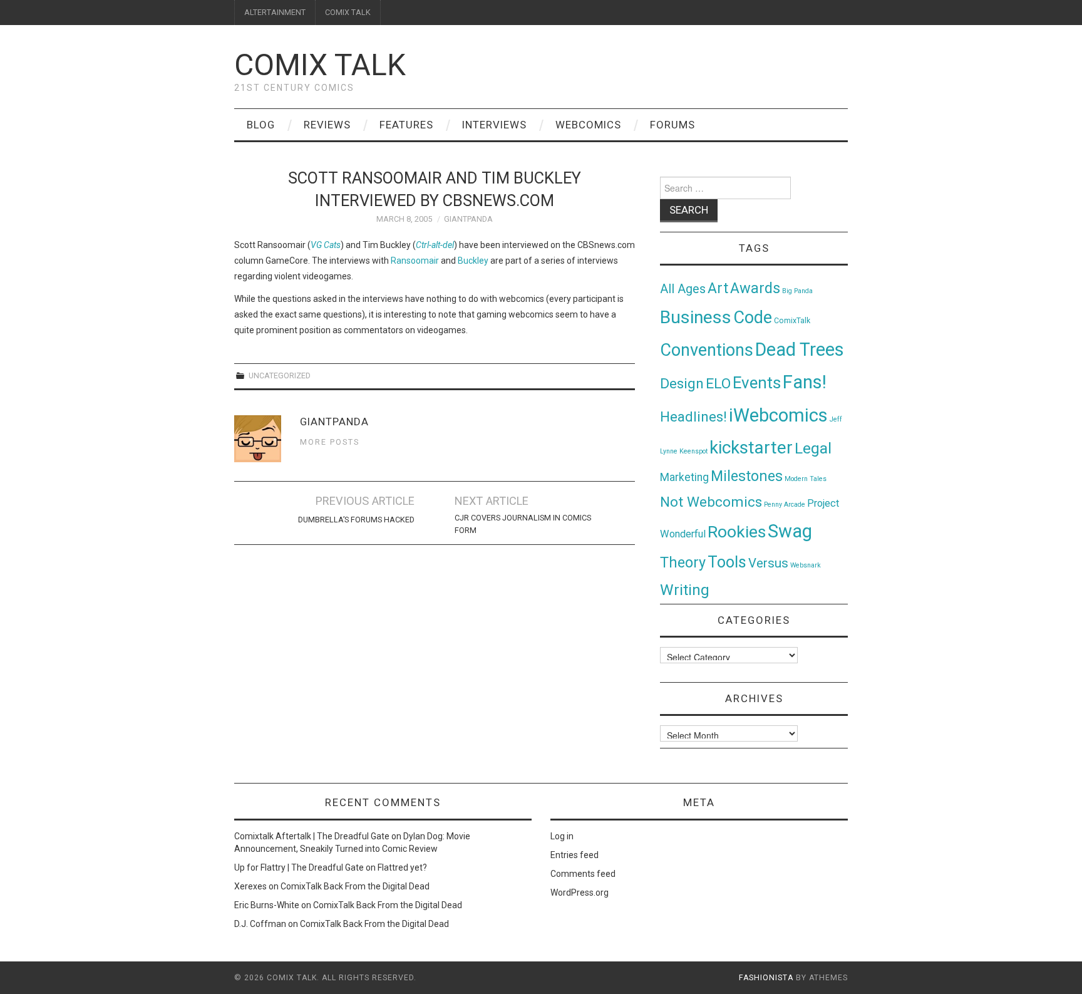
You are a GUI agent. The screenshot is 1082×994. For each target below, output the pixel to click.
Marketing (684, 477)
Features (406, 124)
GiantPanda (468, 219)
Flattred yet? (402, 867)
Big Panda (797, 291)
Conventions (706, 350)
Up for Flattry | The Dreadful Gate (299, 867)
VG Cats (326, 245)
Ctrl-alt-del (435, 245)
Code (752, 318)
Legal (813, 448)
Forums (672, 124)
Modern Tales (806, 479)
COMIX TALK (348, 12)
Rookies (737, 531)
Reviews (327, 124)
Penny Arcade (784, 504)
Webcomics (588, 124)
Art (718, 288)
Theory (683, 562)
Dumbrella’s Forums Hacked (356, 519)
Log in (562, 836)
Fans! (805, 382)
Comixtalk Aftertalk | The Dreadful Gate (311, 836)
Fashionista (766, 977)
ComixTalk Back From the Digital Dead (355, 886)
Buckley (473, 261)
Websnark (805, 565)
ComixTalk (792, 320)
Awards (755, 288)
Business (695, 317)
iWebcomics (778, 415)
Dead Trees (799, 349)
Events (757, 382)
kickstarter (751, 447)
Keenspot (693, 451)
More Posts (329, 442)
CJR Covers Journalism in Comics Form (523, 524)
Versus (768, 563)
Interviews (494, 124)
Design (682, 383)
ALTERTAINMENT (275, 12)
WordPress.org (579, 893)
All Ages (683, 289)
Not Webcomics (711, 502)
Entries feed (574, 855)
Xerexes (250, 886)
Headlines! (693, 416)
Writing (684, 590)
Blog (261, 124)
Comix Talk (320, 65)
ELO (718, 383)
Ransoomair (415, 261)
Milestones (747, 476)
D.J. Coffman (260, 924)
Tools (727, 562)
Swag (790, 531)
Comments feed (583, 874)
